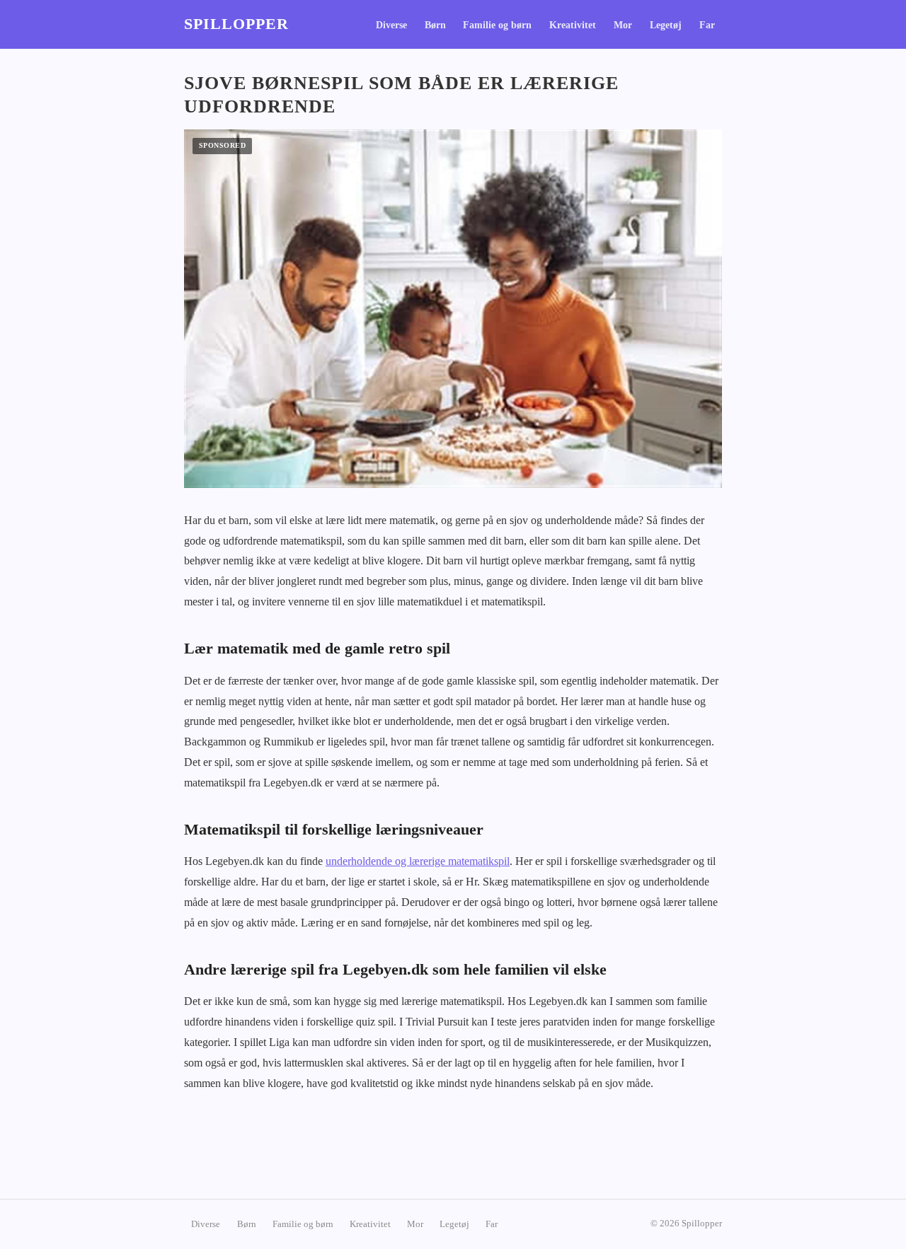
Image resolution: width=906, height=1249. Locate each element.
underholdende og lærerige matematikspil (418, 861)
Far (707, 25)
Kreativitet (572, 25)
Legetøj (666, 25)
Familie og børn (497, 25)
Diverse (391, 25)
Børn (435, 25)
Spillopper (236, 24)
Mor (623, 25)
